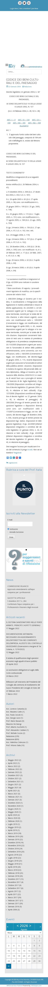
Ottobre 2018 (13, 849)
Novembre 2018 (14, 846)
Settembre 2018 (14, 852)
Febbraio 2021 (13, 797)
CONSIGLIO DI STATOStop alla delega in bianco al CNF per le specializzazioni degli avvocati (22, 607)
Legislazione (12, 463)
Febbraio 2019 (13, 836)
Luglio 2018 (12, 858)
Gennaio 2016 (13, 907)
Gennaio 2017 (13, 903)
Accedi (29, 450)
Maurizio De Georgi (13, 724)
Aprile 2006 (12, 910)
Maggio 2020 (13, 812)
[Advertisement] (24, 38)
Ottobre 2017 (13, 885)
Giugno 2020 (13, 809)
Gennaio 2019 (13, 839)
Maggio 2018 (13, 864)
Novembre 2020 (14, 806)
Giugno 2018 (13, 861)
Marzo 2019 (13, 833)
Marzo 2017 (13, 897)
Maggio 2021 (13, 788)
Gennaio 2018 (13, 876)
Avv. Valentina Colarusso (15, 742)
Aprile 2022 (12, 763)
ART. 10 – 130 (24, 120)
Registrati (17, 453)
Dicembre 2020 (14, 803)
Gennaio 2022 (13, 772)
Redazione (27, 87)
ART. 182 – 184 (34, 123)
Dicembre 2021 (14, 775)
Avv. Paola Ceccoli (13, 715)
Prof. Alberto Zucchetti (15, 727)
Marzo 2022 (13, 766)
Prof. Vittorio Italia (13, 745)
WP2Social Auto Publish (14, 985)
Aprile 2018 (12, 867)
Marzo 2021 (13, 794)
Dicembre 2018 (14, 843)
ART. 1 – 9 (11, 120)
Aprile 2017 (12, 894)
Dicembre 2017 (14, 879)
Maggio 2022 (13, 760)
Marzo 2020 (13, 818)
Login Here (14, 8)
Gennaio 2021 (13, 800)
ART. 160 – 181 (19, 123)
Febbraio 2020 (13, 821)
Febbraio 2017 (13, 901)
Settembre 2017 (14, 888)
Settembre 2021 (14, 782)
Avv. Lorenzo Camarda (15, 709)
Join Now (34, 8)
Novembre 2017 (14, 882)
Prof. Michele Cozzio (14, 733)
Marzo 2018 (13, 870)
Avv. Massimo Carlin (14, 712)
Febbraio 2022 (13, 769)
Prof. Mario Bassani (14, 721)
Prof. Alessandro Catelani (16, 730)
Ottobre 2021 (13, 778)
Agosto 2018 (13, 855)
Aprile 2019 (12, 830)
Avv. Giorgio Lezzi (13, 718)
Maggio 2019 (13, 827)
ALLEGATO (24, 126)
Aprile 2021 (12, 791)
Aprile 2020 (12, 815)
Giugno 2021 (13, 784)
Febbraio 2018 (13, 873)
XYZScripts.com (36, 985)
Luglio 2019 (12, 824)
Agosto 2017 (13, 891)
